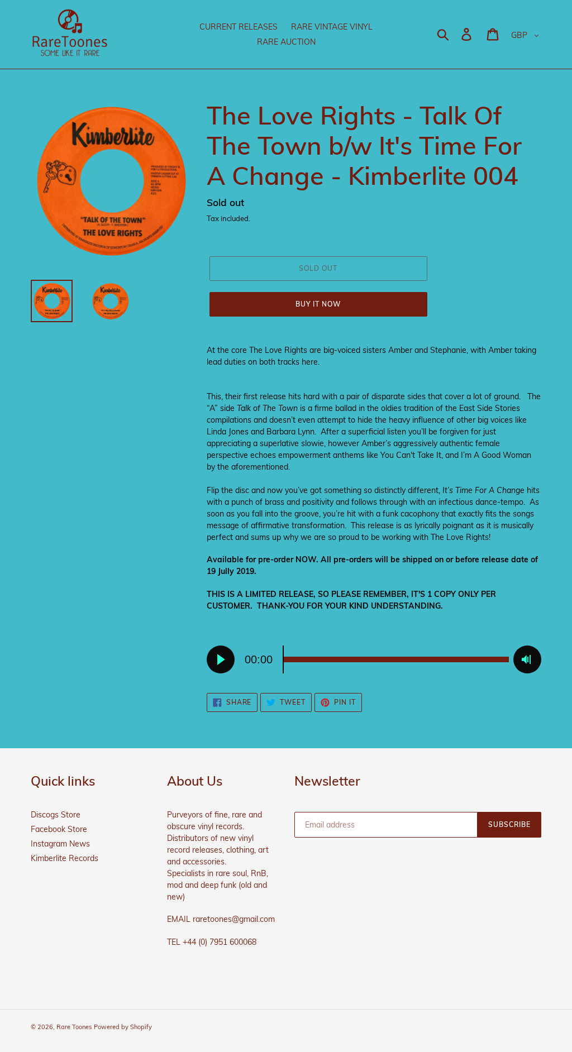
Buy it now (318, 304)
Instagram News (60, 844)
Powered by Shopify (123, 1027)
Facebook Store (59, 829)
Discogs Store (55, 815)
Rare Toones (74, 1027)
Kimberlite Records (64, 858)
